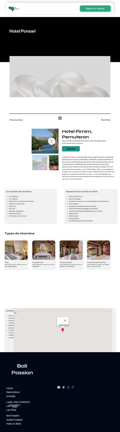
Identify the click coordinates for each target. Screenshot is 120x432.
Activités (10, 396)
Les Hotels (12, 405)
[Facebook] (63, 387)
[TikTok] (73, 387)
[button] (71, 148)
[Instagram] (68, 387)
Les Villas (11, 409)
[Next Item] (51, 141)
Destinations (13, 392)
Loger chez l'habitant (18, 402)
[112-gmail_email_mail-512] (58, 387)
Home (9, 388)
